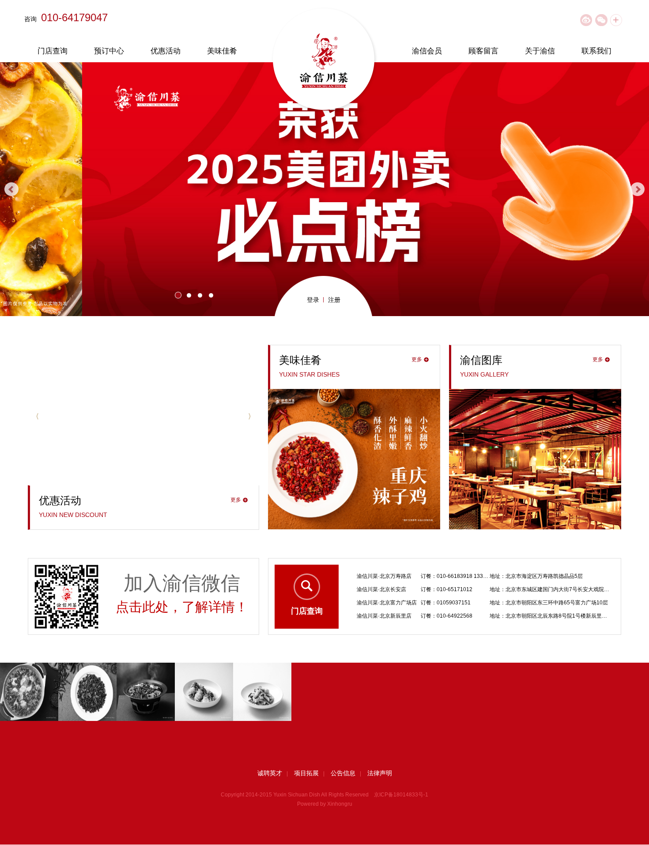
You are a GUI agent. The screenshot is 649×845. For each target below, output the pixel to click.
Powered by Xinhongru (324, 804)
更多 (235, 500)
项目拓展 (306, 773)
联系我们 (596, 51)
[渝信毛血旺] (146, 692)
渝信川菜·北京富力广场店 (387, 589)
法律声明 (379, 773)
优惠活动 (166, 51)
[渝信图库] (535, 392)
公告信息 (343, 773)
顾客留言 (483, 51)
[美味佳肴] (354, 392)
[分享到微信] (601, 20)
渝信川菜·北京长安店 (381, 576)
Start (638, 296)
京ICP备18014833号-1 (401, 795)
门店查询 (53, 51)
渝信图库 (481, 360)
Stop (645, 296)
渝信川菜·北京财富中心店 (387, 616)
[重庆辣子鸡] (87, 692)
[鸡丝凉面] (204, 692)
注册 (334, 299)
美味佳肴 (222, 51)
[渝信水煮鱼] (29, 692)
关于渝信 (540, 51)
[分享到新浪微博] (586, 20)
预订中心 (109, 51)
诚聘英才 (269, 773)
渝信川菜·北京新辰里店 (384, 603)
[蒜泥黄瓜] (262, 692)
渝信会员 (427, 51)
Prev (11, 189)
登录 (313, 299)
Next (637, 189)
